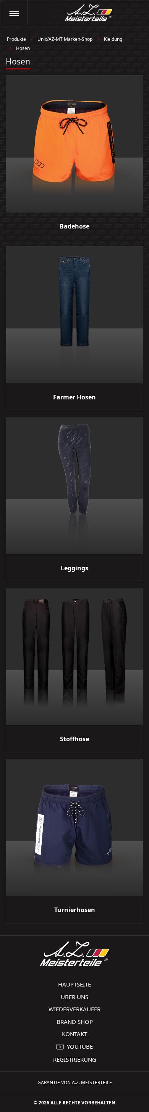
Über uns (74, 997)
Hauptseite (74, 984)
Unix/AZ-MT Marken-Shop (64, 39)
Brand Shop (75, 1021)
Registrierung (74, 1059)
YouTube (80, 1046)
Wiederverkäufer (74, 1009)
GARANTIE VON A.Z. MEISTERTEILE (74, 1082)
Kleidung (113, 39)
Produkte (16, 39)
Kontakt (74, 1034)
